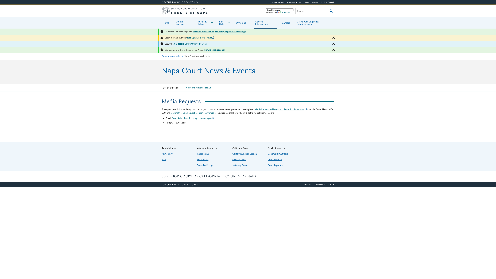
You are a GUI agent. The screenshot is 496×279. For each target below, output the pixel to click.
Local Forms (202, 159)
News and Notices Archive (198, 87)
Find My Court (239, 159)
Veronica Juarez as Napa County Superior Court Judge (219, 31)
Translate (286, 12)
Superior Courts (311, 2)
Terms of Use (319, 184)
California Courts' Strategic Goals (190, 43)
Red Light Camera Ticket (199, 37)
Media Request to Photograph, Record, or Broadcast (281, 109)
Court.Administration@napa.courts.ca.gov (192, 118)
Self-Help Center (240, 165)
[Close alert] (333, 37)
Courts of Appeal (294, 2)
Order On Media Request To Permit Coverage (194, 112)
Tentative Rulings (205, 165)
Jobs (164, 159)
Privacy (307, 184)
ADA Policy (167, 153)
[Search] (331, 11)
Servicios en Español (214, 50)
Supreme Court (277, 2)
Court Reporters (275, 165)
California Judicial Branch (244, 153)
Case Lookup (203, 153)
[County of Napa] (185, 13)
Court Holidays (275, 159)
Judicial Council (327, 2)
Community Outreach (278, 153)
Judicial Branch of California (180, 2)
